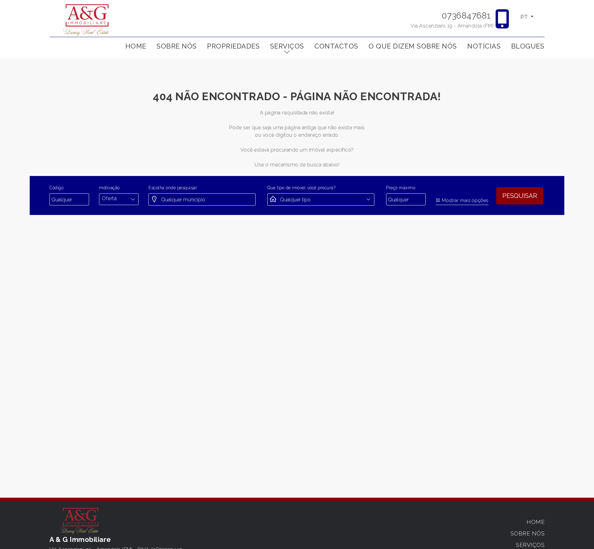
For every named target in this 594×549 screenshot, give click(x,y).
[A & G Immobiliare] (87, 20)
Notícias (484, 46)
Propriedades (233, 46)
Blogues (527, 46)
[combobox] (118, 198)
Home (135, 46)
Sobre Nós (177, 46)
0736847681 (466, 16)
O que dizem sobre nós (412, 46)
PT (524, 17)
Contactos (336, 46)
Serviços (287, 46)
